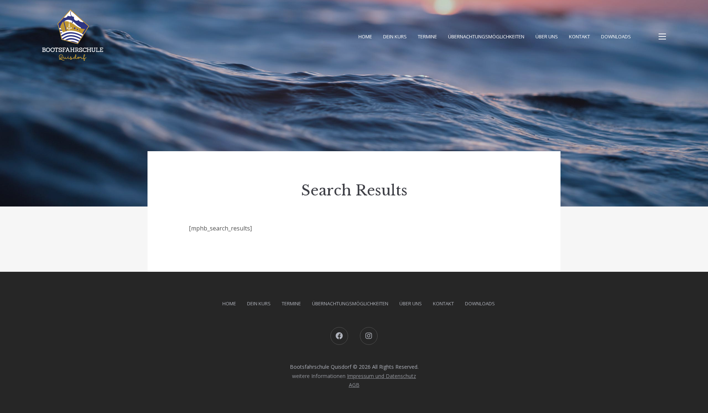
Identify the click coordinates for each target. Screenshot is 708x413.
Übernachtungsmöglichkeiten (486, 36)
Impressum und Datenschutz (381, 375)
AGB (354, 384)
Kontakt (579, 36)
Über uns (546, 36)
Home (365, 36)
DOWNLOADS (616, 36)
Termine (427, 36)
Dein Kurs (395, 36)
